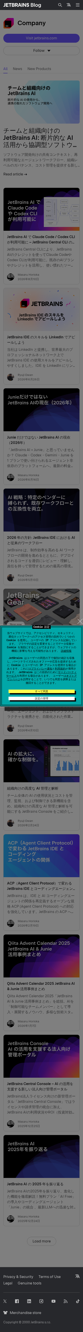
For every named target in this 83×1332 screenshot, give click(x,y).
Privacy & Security (18, 1277)
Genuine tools (29, 1283)
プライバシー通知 (41, 668)
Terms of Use (50, 1277)
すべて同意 (41, 691)
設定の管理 (41, 698)
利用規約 (60, 668)
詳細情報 (66, 651)
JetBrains (37, 1322)
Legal (7, 1283)
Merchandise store (24, 1313)
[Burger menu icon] (77, 5)
